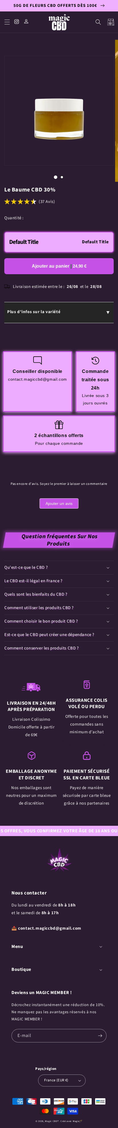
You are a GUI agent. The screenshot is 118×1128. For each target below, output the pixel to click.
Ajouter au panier (59, 266)
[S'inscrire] (100, 1035)
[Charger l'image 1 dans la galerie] (55, 177)
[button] (7, 22)
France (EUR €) (56, 1080)
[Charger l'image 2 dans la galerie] (61, 177)
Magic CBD (51, 1121)
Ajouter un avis (59, 503)
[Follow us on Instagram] (17, 22)
